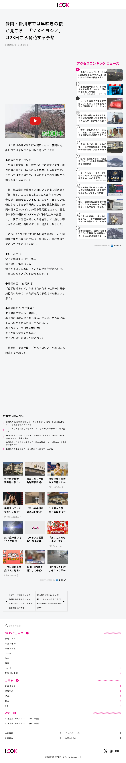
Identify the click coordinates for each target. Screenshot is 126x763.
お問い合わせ (71, 738)
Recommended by (47, 579)
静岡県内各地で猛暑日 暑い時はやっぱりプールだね (29, 449)
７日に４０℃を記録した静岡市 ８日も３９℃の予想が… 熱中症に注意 (36, 430)
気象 (7, 658)
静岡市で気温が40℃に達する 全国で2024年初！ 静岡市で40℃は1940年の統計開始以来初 (36, 436)
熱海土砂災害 (11, 673)
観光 (7, 700)
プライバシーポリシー (75, 733)
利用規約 (9, 738)
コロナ (8, 668)
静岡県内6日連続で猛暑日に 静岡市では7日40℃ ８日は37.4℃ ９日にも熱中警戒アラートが (36, 423)
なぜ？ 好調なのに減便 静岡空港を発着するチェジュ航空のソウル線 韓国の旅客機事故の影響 (21, 601)
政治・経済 (10, 643)
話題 (7, 663)
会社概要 (9, 733)
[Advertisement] (35, 79)
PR (6, 705)
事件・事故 (10, 648)
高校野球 (9, 690)
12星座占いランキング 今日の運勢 (22, 718)
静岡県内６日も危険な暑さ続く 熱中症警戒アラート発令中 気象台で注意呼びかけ (36, 443)
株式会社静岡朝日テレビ (55, 757)
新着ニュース (11, 638)
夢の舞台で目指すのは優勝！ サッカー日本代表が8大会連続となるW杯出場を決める (49, 601)
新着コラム (10, 685)
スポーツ (9, 653)
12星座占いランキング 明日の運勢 (22, 723)
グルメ (8, 695)
